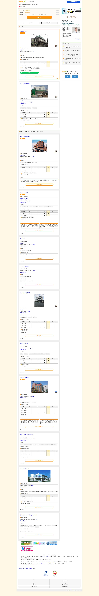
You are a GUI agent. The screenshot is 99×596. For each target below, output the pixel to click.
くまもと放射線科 (24, 266)
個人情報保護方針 (65, 586)
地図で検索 (49, 22)
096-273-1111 (23, 272)
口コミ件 (23, 33)
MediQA (33, 584)
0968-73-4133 (23, 312)
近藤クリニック (24, 343)
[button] (64, 30)
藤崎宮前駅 (22, 155)
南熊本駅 (22, 243)
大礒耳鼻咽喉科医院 (25, 292)
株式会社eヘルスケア (45, 556)
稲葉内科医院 (23, 31)
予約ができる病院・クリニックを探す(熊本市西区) (72, 59)
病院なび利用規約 (34, 586)
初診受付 (29, 72)
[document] (39, 54)
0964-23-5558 (23, 349)
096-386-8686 (23, 440)
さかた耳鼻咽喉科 (24, 377)
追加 (57, 14)
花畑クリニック (24, 192)
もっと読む (36, 181)
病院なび (22, 1)
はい (67, 76)
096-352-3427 (23, 52)
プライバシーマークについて (45, 575)
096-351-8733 (23, 103)
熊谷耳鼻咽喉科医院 (25, 136)
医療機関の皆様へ (74, 1)
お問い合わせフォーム (43, 563)
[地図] (34, 51)
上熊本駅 (22, 50)
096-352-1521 (23, 158)
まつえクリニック (24, 468)
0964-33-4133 (23, 520)
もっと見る (27, 446)
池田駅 (21, 100)
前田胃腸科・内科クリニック (27, 434)
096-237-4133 (23, 397)
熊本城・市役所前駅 (24, 198)
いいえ (75, 76)
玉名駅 (21, 309)
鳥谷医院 (22, 238)
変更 (57, 10)
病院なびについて (65, 584)
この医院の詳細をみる (39, 76)
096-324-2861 (23, 202)
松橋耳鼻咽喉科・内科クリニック (28, 515)
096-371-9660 (23, 246)
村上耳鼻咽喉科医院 (25, 83)
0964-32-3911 (23, 487)
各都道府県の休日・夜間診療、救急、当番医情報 (72, 63)
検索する (39, 17)
